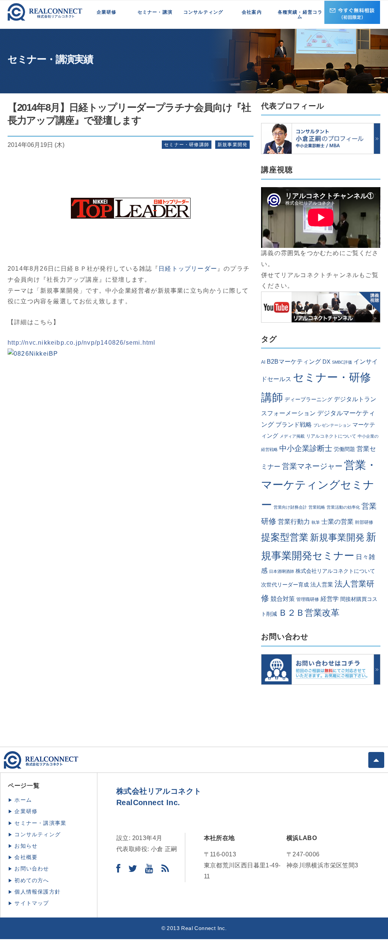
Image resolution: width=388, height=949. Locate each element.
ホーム (23, 800)
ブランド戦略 (293, 424)
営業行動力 (294, 521)
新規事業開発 (232, 144)
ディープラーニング (308, 399)
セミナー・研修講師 (186, 144)
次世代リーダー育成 (285, 585)
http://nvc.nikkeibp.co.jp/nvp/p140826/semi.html (81, 342)
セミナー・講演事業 (40, 823)
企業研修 (107, 12)
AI (263, 362)
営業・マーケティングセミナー (319, 485)
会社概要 (26, 857)
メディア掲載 (292, 436)
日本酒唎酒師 (281, 571)
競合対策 (283, 599)
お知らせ (26, 846)
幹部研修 (364, 522)
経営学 (330, 599)
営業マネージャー (312, 466)
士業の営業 (337, 521)
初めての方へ (31, 880)
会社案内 (252, 12)
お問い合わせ (31, 868)
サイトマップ (31, 903)
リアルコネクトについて (331, 436)
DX (326, 362)
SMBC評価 (342, 362)
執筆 (315, 522)
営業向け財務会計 (290, 507)
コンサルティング (203, 12)
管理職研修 (307, 599)
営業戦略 (316, 507)
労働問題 (344, 449)
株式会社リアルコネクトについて (335, 571)
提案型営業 (284, 537)
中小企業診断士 (305, 448)
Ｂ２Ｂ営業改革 (309, 613)
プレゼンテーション (332, 425)
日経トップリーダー (187, 268)
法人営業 (321, 585)
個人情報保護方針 (37, 892)
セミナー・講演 (155, 12)
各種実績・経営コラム (300, 14)
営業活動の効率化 (343, 507)
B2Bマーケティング (294, 361)
